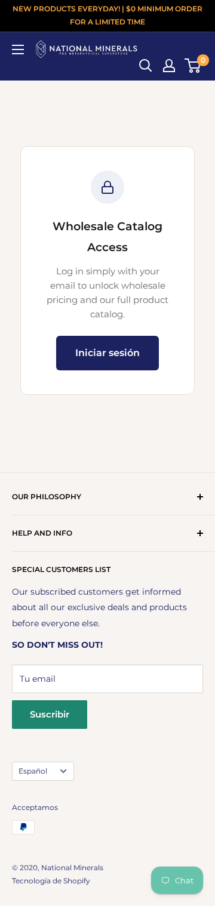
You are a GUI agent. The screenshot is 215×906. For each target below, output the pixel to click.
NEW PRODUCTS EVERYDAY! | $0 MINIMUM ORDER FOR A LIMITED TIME (107, 15)
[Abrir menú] (18, 49)
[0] (193, 65)
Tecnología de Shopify (51, 880)
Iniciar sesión (107, 352)
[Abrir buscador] (145, 65)
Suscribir (49, 714)
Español (33, 770)
